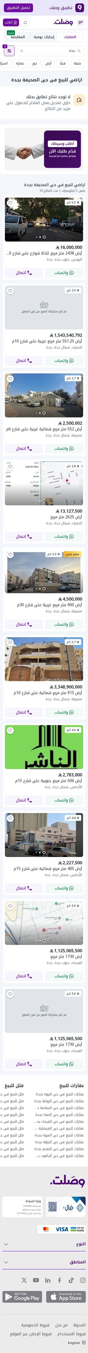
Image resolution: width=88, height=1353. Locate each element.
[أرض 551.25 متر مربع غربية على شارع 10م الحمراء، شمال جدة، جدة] (44, 308)
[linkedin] (48, 1280)
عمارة (20, 63)
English (74, 1343)
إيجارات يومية (44, 37)
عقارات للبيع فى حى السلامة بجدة (59, 1108)
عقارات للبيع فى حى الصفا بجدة (59, 1115)
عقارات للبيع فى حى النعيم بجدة (59, 1149)
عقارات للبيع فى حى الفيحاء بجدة (59, 1122)
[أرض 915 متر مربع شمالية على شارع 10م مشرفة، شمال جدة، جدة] (44, 680)
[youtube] (36, 1280)
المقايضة (16, 36)
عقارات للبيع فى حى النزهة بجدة (59, 1142)
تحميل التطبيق (18, 7)
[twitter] (24, 1280)
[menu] (80, 22)
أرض (48, 63)
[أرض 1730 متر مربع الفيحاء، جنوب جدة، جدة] (44, 1011)
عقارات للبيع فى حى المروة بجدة (59, 1135)
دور (35, 63)
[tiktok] (71, 1280)
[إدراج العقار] (25, 22)
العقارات (70, 37)
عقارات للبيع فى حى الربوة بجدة (60, 1094)
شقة (77, 63)
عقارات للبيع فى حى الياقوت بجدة (59, 1156)
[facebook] (59, 1280)
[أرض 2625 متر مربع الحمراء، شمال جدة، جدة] (44, 504)
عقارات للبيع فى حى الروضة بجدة (59, 1101)
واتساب (61, 272)
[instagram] (83, 1280)
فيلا (63, 63)
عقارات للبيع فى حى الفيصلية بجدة (59, 1128)
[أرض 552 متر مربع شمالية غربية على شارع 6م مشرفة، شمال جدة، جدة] (44, 416)
